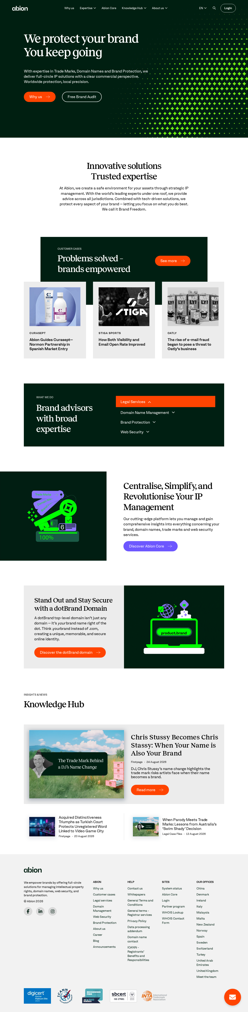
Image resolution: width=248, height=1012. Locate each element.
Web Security (102, 917)
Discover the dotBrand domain (66, 652)
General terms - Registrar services (139, 913)
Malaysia (202, 912)
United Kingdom (207, 971)
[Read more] (124, 764)
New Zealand (205, 924)
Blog (96, 941)
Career (97, 935)
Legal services (102, 900)
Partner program (173, 906)
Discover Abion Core (146, 546)
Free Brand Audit (82, 97)
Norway (202, 930)
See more (168, 261)
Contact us (135, 888)
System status (172, 888)
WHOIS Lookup (172, 912)
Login (228, 8)
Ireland (201, 900)
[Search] (214, 8)
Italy (199, 906)
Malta (200, 918)
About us (99, 929)
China (200, 888)
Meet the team (206, 977)
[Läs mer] (55, 320)
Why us (69, 8)
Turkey (200, 954)
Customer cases (104, 894)
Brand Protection (104, 923)
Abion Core (109, 8)
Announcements (104, 947)
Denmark (202, 894)
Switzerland (204, 948)
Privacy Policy (136, 921)
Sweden (202, 942)
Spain (200, 936)
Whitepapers (136, 894)
